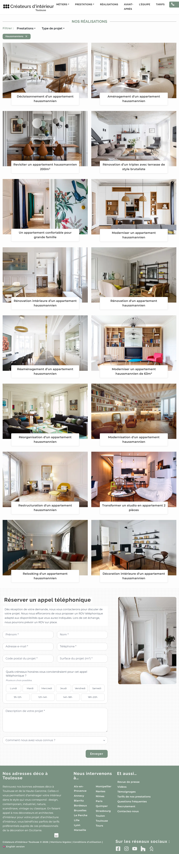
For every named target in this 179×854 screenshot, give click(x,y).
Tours (99, 825)
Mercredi (46, 688)
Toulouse (102, 820)
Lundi (13, 688)
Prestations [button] (83, 4)
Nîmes (100, 796)
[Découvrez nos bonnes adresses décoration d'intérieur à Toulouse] (30, 836)
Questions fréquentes (132, 801)
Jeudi (63, 688)
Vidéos (122, 786)
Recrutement (126, 806)
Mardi (30, 688)
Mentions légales (60, 842)
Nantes (100, 791)
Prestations (25, 28)
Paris (99, 801)
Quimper (102, 806)
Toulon (100, 815)
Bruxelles (80, 810)
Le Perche (80, 815)
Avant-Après (128, 6)
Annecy (79, 795)
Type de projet (52, 28)
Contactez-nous (128, 811)
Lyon (77, 825)
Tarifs (160, 4)
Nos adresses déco (25, 775)
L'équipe (144, 4)
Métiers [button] (61, 4)
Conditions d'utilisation (87, 842)
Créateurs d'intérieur (28, 8)
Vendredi (80, 688)
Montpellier (103, 786)
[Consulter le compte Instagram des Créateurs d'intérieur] (126, 848)
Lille (77, 820)
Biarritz (79, 800)
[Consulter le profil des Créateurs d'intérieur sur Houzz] (143, 848)
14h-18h (67, 697)
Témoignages (126, 791)
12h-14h (42, 697)
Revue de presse (128, 781)
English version (14, 846)
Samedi (96, 688)
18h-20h (93, 697)
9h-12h (18, 697)
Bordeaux (80, 805)
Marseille (80, 830)
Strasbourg (103, 811)
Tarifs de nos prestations (134, 796)
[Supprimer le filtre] (26, 36)
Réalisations (109, 4)
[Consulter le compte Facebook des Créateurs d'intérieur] (118, 848)
